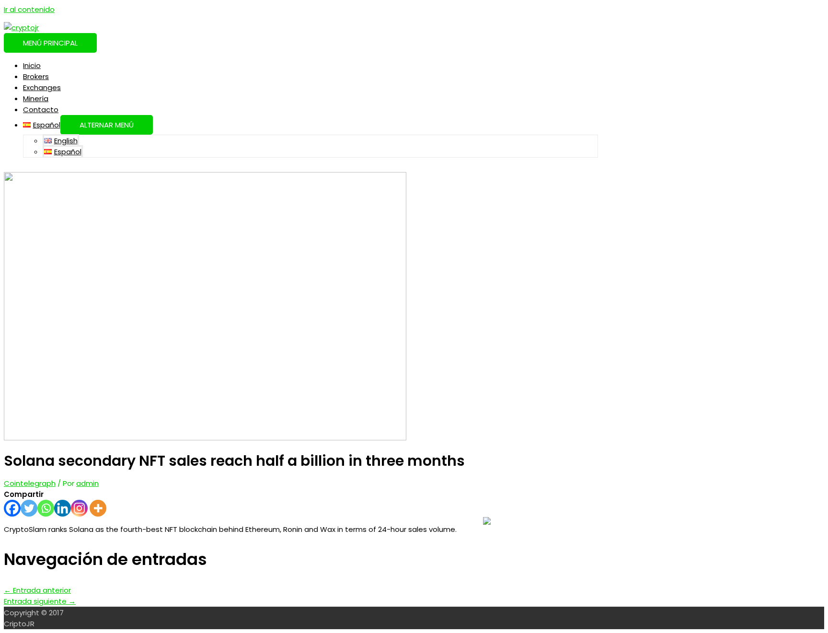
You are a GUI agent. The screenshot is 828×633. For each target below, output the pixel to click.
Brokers (36, 76)
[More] (98, 508)
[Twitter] (29, 508)
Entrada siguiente (40, 601)
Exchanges (42, 87)
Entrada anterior (37, 590)
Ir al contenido (29, 9)
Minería (35, 98)
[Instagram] (79, 508)
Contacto (40, 109)
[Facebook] (12, 508)
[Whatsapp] (45, 508)
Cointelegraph (30, 483)
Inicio (32, 65)
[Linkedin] (62, 508)
